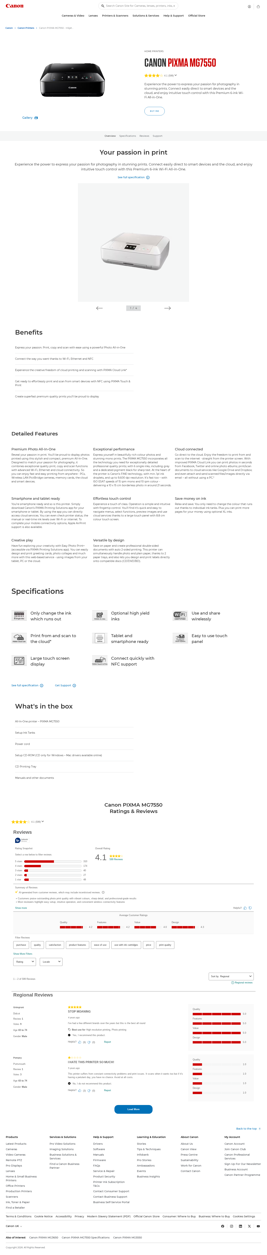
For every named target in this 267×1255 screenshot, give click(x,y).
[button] (99, 308)
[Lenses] (99, 16)
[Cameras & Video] (85, 16)
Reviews (144, 135)
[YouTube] (258, 1226)
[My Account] (249, 6)
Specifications (127, 135)
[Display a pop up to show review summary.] (176, 76)
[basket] (258, 6)
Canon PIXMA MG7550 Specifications (86, 1237)
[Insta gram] (231, 1226)
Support (157, 135)
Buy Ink (154, 111)
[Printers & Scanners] (129, 16)
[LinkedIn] (240, 1226)
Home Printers (153, 51)
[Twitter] (249, 1226)
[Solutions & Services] (160, 16)
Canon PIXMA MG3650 (43, 1237)
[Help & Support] (185, 16)
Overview (110, 135)
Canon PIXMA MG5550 (127, 1237)
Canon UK (13, 1226)
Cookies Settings (244, 1216)
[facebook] (222, 1226)
